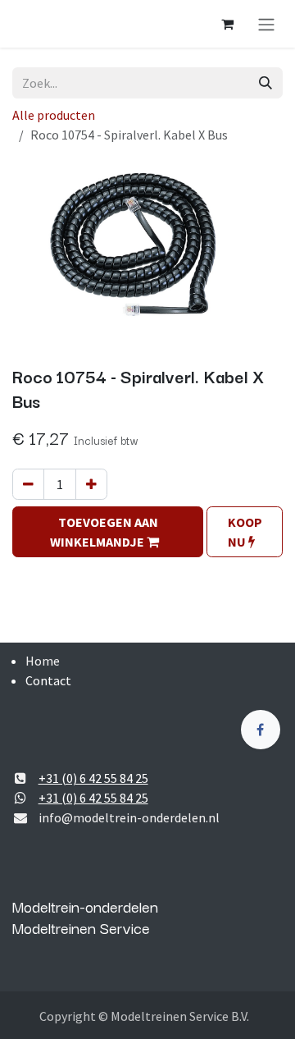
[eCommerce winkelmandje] (227, 23)
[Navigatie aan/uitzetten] (266, 24)
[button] (107, 531)
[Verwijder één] (28, 484)
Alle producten (53, 115)
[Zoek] (265, 82)
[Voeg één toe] (91, 484)
